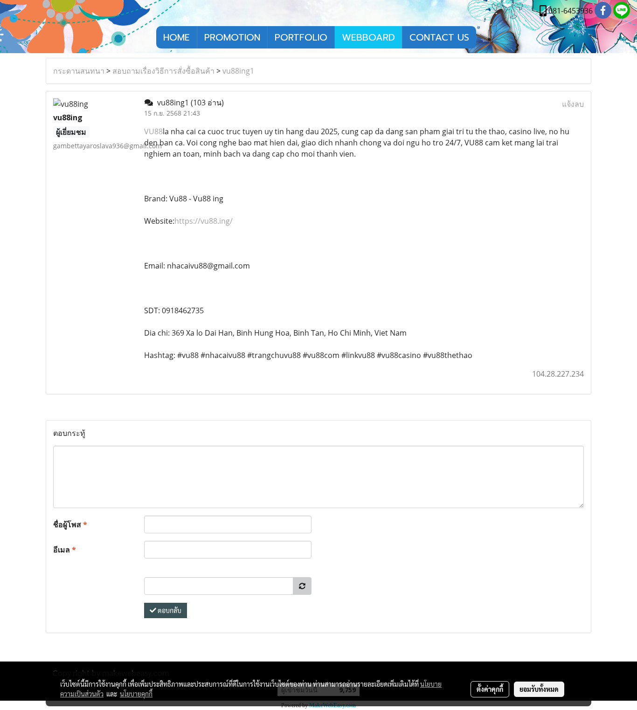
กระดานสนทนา (78, 71)
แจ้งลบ (573, 104)
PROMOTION (232, 37)
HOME (176, 37)
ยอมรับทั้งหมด (539, 689)
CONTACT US (439, 37)
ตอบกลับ (168, 610)
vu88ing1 (238, 71)
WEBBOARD (368, 37)
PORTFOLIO (301, 37)
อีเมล (64, 550)
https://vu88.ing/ (203, 221)
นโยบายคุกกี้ (136, 693)
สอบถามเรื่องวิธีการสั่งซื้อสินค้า (163, 71)
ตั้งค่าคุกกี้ (490, 689)
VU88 (153, 131)
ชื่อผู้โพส (70, 524)
